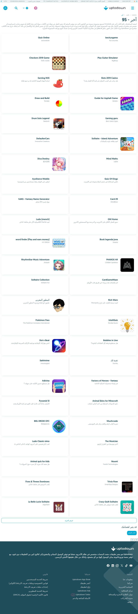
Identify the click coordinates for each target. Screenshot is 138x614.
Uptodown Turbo (81, 594)
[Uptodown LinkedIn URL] (112, 566)
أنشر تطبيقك (85, 583)
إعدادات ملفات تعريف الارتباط (36, 587)
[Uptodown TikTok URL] (126, 566)
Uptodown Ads (84, 591)
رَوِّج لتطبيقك (85, 587)
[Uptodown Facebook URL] (108, 566)
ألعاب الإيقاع (131, 533)
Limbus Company (113, 1)
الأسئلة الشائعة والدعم (81, 598)
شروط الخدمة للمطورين (38, 591)
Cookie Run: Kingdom (17, 1)
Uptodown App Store (81, 579)
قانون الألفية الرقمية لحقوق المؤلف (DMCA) (30, 595)
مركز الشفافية (127, 591)
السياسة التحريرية (126, 587)
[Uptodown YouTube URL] (131, 566)
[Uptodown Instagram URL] (117, 566)
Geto (5, 1)
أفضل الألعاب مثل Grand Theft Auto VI (93, 1)
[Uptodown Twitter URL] (121, 566)
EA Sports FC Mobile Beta (69, 1)
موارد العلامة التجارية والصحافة (120, 594)
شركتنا (130, 583)
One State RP (126, 1)
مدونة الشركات (127, 598)
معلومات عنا (128, 579)
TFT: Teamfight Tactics (50, 1)
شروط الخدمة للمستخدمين (37, 579)
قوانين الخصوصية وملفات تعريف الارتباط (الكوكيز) (28, 583)
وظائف (130, 602)
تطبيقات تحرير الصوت (34, 1)
